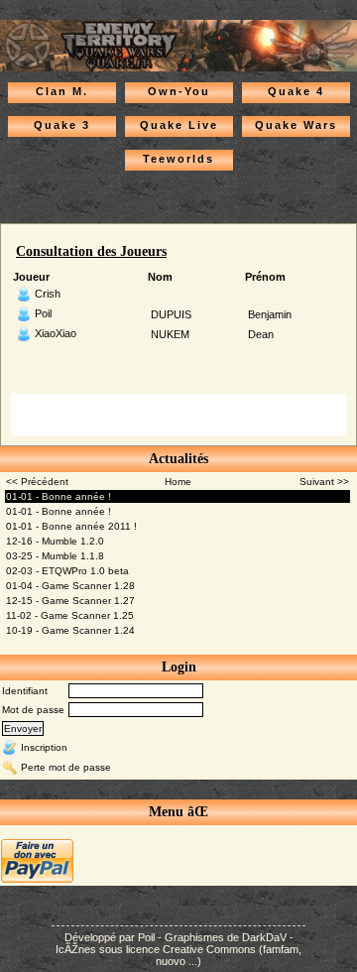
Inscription (44, 746)
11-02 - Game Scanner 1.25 (70, 615)
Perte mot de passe (66, 766)
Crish (47, 294)
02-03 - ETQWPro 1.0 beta (67, 570)
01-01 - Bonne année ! (58, 496)
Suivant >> (324, 481)
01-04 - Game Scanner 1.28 (70, 585)
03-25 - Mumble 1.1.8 (55, 555)
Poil (43, 313)
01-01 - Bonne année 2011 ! (71, 526)
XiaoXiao (55, 333)
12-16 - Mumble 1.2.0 (55, 541)
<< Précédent (37, 481)
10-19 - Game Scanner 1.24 (70, 630)
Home (178, 481)
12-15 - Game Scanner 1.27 (70, 600)
